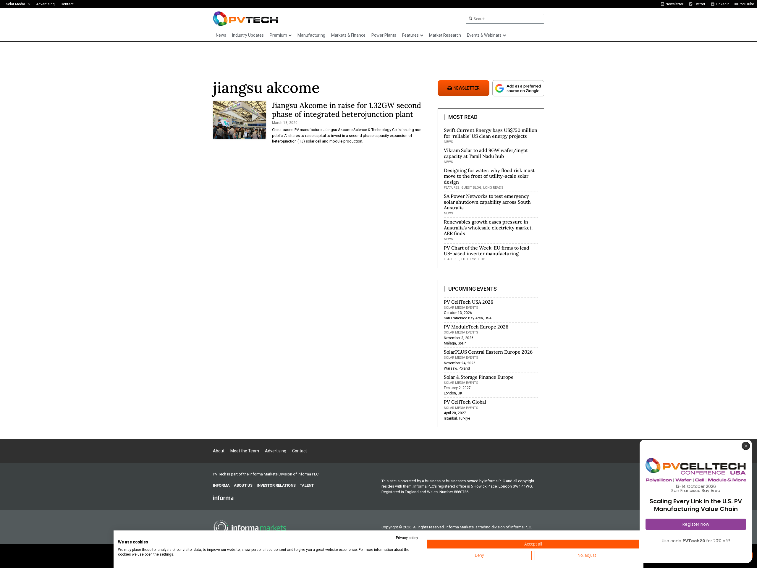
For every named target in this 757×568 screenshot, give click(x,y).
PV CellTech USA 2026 (468, 302)
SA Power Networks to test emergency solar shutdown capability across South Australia (487, 201)
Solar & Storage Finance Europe (479, 377)
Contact (67, 4)
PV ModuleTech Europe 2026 (476, 327)
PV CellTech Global (465, 402)
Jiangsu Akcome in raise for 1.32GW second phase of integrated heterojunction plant (346, 110)
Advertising (45, 4)
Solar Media (15, 4)
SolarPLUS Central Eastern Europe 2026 (488, 352)
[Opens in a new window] (223, 497)
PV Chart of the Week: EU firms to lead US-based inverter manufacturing (486, 250)
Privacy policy (407, 538)
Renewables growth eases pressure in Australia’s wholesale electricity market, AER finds (488, 227)
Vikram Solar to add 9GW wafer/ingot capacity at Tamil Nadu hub (486, 153)
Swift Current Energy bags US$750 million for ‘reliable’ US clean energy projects (490, 133)
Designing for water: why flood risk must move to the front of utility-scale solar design (489, 176)
